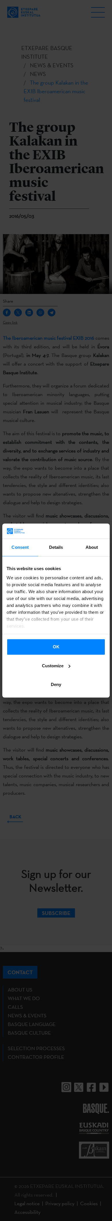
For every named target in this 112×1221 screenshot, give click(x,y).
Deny (56, 684)
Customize (52, 665)
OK (56, 646)
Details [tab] (56, 547)
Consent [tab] (20, 547)
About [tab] (92, 547)
